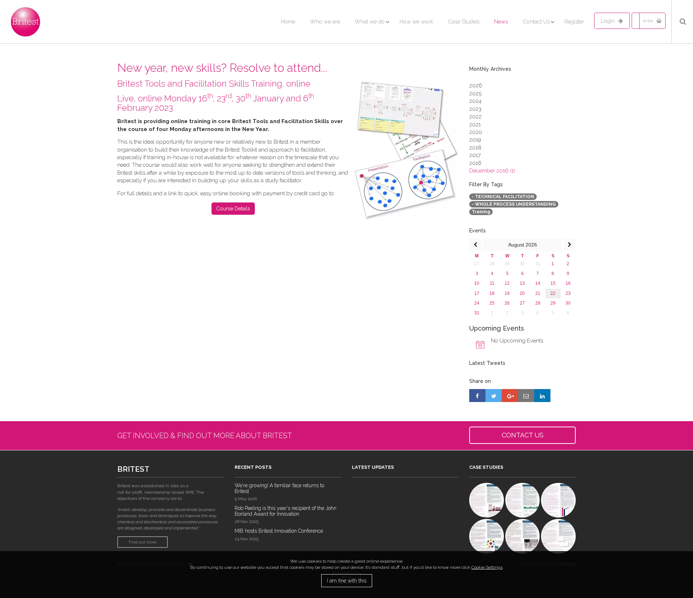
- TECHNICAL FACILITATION (503, 196)
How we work (416, 21)
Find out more (142, 542)
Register (574, 21)
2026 (475, 85)
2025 (475, 93)
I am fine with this (346, 581)
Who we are (325, 21)
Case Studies (463, 21)
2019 (475, 139)
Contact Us (536, 21)
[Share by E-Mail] (526, 395)
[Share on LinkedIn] (542, 395)
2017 (475, 155)
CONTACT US (523, 435)
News (501, 21)
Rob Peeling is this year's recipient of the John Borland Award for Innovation (285, 510)
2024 (475, 101)
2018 (475, 147)
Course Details (233, 208)
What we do (370, 21)
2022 (475, 116)
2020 (475, 132)
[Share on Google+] (510, 395)
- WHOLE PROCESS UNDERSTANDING (514, 204)
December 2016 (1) (492, 170)
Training (481, 211)
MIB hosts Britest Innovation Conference (279, 531)
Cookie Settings (486, 567)
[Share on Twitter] (493, 395)
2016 (475, 163)
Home (288, 21)
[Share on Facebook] (477, 395)
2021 (475, 124)
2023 (475, 109)
